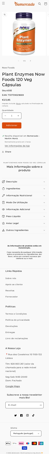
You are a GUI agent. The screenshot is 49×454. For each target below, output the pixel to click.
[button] (3, 3)
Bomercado (15, 453)
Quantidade (7, 110)
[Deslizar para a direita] (30, 61)
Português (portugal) (23, 433)
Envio (18, 103)
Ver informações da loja (17, 146)
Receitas (9, 290)
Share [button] (8, 152)
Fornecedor (11, 296)
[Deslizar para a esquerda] (19, 61)
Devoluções (11, 326)
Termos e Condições (16, 314)
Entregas (10, 332)
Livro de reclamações (16, 338)
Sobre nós (10, 278)
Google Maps (12, 386)
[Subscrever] (40, 405)
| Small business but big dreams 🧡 (31, 453)
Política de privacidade (17, 320)
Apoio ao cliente (14, 284)
